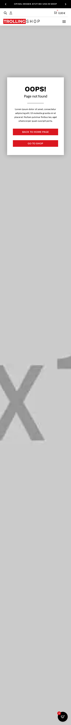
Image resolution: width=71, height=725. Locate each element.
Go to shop (35, 143)
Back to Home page (35, 131)
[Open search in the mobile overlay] (5, 13)
